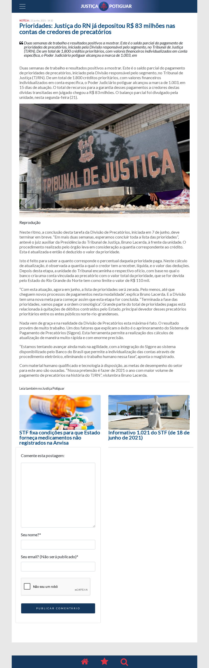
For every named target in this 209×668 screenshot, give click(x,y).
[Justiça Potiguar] (85, 662)
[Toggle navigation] (22, 6)
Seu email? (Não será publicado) (49, 556)
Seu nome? (31, 534)
